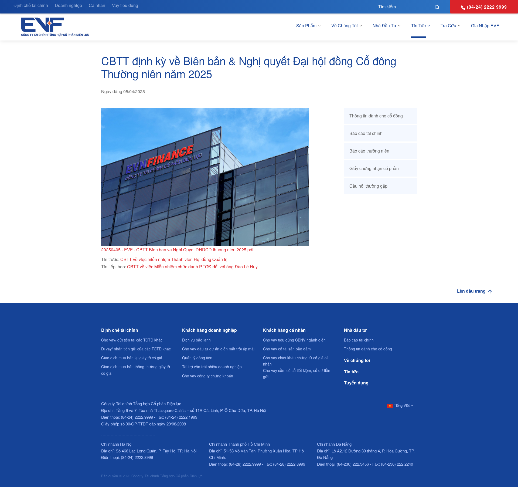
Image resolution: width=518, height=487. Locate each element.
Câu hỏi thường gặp (368, 186)
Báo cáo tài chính (366, 133)
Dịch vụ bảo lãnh (196, 340)
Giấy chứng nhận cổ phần (374, 168)
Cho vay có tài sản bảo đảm (287, 348)
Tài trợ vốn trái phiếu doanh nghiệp (212, 366)
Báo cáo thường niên (369, 151)
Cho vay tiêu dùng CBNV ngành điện (294, 340)
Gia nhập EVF (485, 25)
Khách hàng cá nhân (284, 330)
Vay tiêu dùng (125, 5)
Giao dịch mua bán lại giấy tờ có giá (131, 357)
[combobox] (399, 405)
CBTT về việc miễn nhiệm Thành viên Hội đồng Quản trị (173, 259)
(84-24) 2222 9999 (487, 7)
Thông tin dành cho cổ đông (376, 116)
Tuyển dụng (356, 383)
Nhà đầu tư (384, 25)
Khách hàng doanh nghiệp (209, 330)
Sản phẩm (306, 25)
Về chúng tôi (344, 25)
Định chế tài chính (30, 5)
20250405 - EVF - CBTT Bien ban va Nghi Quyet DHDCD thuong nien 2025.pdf (177, 249)
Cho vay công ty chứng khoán (207, 375)
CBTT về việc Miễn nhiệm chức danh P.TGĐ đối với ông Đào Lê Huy (192, 266)
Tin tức (418, 25)
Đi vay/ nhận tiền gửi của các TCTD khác (136, 348)
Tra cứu (448, 25)
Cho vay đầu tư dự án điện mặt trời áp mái (218, 348)
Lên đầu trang (472, 291)
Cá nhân (97, 5)
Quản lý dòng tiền (197, 357)
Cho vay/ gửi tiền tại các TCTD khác (131, 340)
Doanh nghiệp (68, 5)
